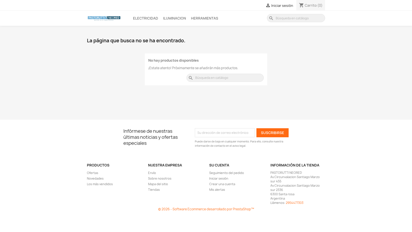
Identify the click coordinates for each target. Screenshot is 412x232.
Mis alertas (217, 190)
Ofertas (92, 173)
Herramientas (204, 18)
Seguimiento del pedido (226, 173)
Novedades (95, 178)
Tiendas (154, 190)
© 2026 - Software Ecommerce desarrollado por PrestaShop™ (206, 209)
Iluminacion (174, 18)
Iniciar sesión (218, 178)
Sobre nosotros (159, 178)
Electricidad (145, 18)
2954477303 (294, 203)
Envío (152, 173)
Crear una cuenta (222, 184)
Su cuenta (219, 165)
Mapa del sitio (158, 184)
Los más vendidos (100, 184)
